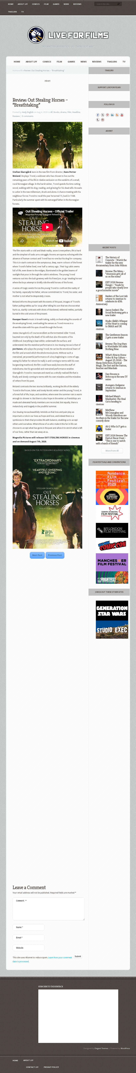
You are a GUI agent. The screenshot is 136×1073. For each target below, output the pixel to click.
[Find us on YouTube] (122, 115)
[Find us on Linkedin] (112, 115)
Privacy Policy (51, 1067)
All (21, 70)
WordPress (125, 1048)
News (66, 4)
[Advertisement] (51, 88)
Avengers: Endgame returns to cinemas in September (115, 387)
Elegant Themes (101, 1048)
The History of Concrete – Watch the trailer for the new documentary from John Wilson (111, 261)
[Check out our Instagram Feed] (103, 120)
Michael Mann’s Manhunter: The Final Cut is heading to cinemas (111, 400)
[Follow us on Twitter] (103, 115)
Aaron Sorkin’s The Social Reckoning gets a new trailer (116, 312)
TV (22, 12)
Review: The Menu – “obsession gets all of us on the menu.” (115, 273)
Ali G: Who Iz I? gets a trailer (115, 428)
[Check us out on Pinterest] (107, 115)
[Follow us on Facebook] (98, 115)
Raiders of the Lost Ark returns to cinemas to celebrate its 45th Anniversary (112, 300)
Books (56, 112)
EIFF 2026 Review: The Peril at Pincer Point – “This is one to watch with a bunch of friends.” (111, 439)
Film (46, 4)
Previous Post (55, 555)
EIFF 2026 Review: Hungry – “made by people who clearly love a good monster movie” (112, 286)
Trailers (12, 12)
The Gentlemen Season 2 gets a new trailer (116, 336)
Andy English (28, 112)
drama (63, 112)
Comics (36, 4)
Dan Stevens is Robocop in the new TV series (116, 376)
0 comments (27, 116)
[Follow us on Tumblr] (98, 120)
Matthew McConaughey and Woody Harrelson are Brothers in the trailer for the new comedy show (112, 415)
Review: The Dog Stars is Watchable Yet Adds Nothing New (116, 346)
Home (10, 4)
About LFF (23, 4)
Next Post (37, 555)
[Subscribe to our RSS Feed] (117, 115)
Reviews (77, 4)
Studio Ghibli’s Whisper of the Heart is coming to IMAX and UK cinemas (111, 325)
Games (56, 4)
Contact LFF (32, 1067)
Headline (76, 112)
